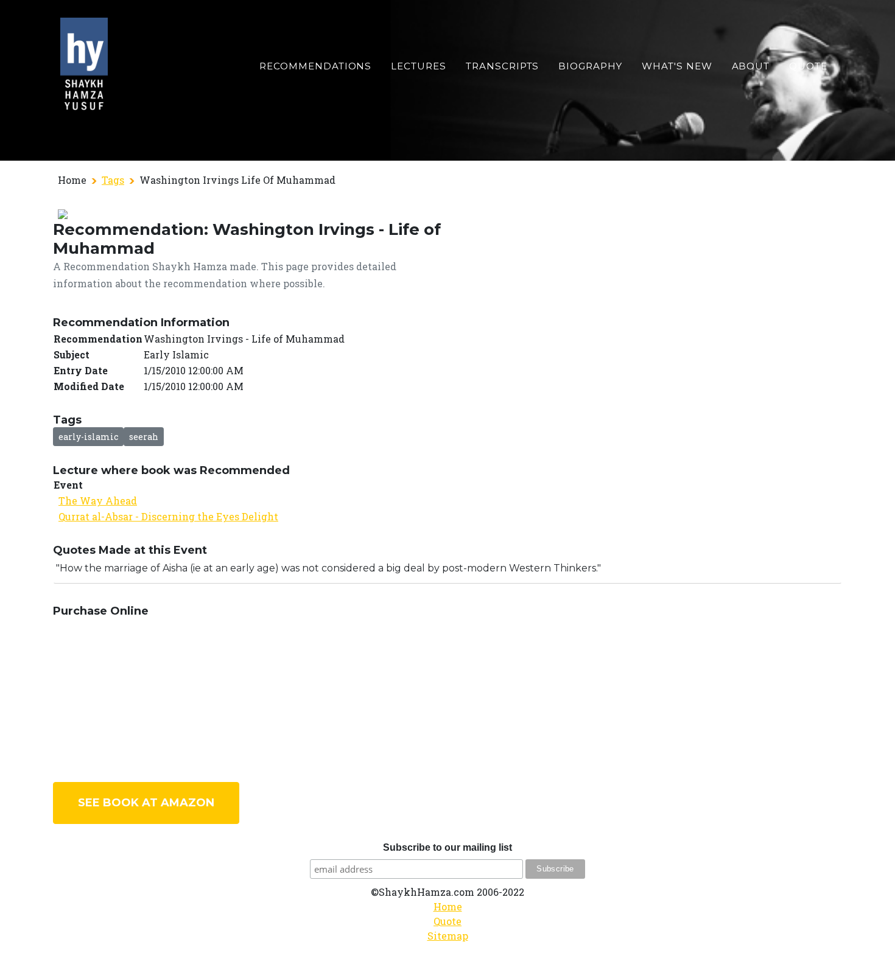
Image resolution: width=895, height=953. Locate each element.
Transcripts (502, 66)
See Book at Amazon (146, 802)
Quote (808, 66)
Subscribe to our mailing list (447, 847)
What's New (677, 66)
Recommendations (315, 66)
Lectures (418, 66)
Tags (113, 179)
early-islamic (88, 436)
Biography (590, 66)
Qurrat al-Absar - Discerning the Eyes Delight (168, 516)
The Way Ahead (97, 500)
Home (447, 906)
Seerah (143, 436)
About (751, 66)
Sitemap (447, 935)
